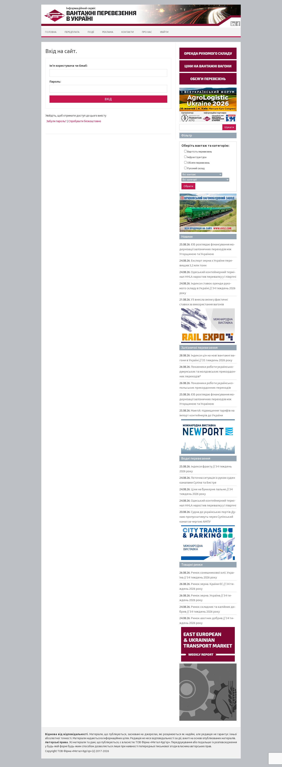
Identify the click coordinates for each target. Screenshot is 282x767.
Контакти (127, 32)
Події (91, 32)
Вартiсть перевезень (199, 151)
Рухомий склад (196, 168)
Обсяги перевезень (198, 162)
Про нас (147, 32)
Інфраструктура (196, 157)
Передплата (72, 32)
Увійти (164, 32)
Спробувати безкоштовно (84, 121)
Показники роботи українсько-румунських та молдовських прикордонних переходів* (207, 371)
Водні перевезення (195, 458)
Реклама (107, 32)
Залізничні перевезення (199, 347)
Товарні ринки (192, 564)
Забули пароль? (56, 121)
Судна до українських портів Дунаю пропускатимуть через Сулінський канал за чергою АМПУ (207, 516)
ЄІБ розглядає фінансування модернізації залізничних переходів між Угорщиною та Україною (207, 249)
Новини (187, 236)
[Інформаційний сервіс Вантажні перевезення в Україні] (141, 26)
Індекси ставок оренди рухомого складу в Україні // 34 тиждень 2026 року (207, 288)
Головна (50, 32)
